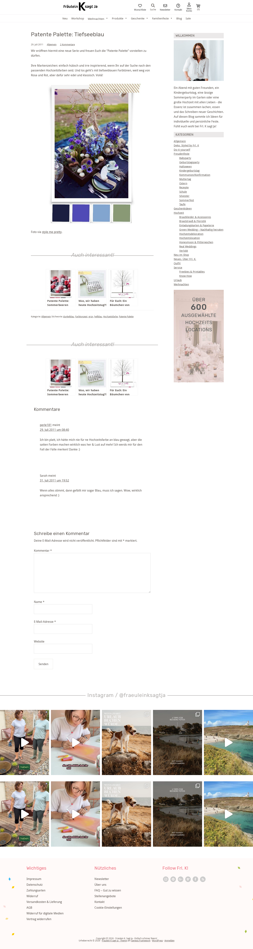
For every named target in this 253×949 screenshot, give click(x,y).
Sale (188, 18)
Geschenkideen (183, 208)
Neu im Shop (181, 254)
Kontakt (178, 9)
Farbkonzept (81, 316)
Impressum (33, 879)
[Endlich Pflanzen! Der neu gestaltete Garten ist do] (24, 742)
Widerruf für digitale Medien (45, 913)
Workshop (77, 18)
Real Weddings (187, 246)
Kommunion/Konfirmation (194, 175)
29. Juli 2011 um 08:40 (54, 430)
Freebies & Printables (192, 271)
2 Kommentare (67, 44)
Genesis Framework (140, 940)
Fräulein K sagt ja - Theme (114, 940)
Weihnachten (181, 284)
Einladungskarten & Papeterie (196, 225)
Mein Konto (189, 9)
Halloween (185, 166)
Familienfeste (160, 18)
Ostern (183, 183)
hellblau (98, 316)
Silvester (184, 196)
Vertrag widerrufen (38, 919)
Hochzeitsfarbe (110, 316)
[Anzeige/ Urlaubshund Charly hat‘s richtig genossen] (126, 742)
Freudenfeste (181, 153)
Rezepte (184, 187)
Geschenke (137, 18)
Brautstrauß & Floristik (192, 221)
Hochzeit (179, 212)
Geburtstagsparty (189, 162)
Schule (183, 191)
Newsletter (165, 9)
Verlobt (183, 250)
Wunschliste (140, 9)
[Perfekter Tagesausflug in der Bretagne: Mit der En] (228, 742)
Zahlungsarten (35, 890)
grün (91, 316)
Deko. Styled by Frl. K (186, 145)
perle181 (46, 425)
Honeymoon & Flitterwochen (196, 242)
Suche (153, 9)
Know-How (185, 276)
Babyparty (185, 158)
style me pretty (52, 232)
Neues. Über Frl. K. (185, 259)
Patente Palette (126, 316)
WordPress (157, 940)
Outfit (177, 263)
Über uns (100, 885)
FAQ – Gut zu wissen (107, 890)
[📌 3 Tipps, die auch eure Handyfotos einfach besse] (177, 742)
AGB (29, 908)
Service (178, 267)
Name (39, 602)
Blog (179, 18)
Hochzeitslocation (189, 238)
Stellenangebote (105, 896)
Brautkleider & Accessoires (195, 217)
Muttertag (185, 179)
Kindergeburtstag (189, 170)
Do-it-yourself (182, 149)
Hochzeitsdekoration (191, 234)
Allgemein (51, 44)
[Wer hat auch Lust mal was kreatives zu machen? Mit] (75, 742)
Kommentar (43, 551)
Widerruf (32, 896)
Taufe (182, 204)
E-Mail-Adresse (45, 622)
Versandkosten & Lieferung (44, 902)
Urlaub (178, 280)
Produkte (117, 18)
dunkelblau (68, 316)
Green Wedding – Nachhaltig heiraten (201, 229)
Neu (65, 18)
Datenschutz (34, 885)
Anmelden (169, 940)
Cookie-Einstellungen (108, 908)
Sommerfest (186, 200)
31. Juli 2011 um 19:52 (54, 480)
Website (39, 641)
